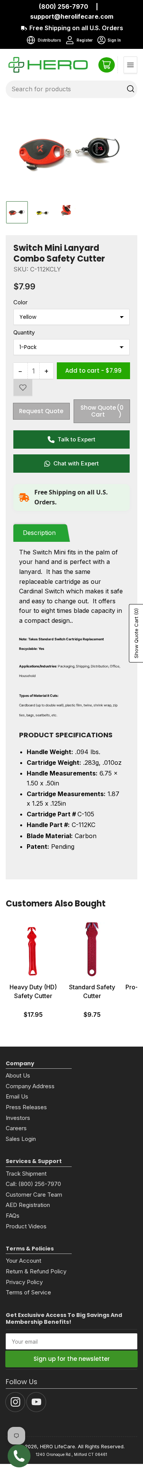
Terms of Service (28, 1292)
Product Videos (26, 1226)
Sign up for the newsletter (72, 1359)
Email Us (17, 1096)
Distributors (49, 40)
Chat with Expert (76, 463)
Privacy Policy (24, 1282)
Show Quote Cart (102, 411)
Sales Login (21, 1138)
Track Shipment (26, 1173)
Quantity (24, 332)
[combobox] (71, 89)
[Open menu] (130, 65)
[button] (22, 387)
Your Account (23, 1260)
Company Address (30, 1086)
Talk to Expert (76, 439)
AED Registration (28, 1204)
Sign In (108, 41)
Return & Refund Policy (36, 1271)
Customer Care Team (34, 1194)
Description (39, 532)
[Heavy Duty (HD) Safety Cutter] (33, 949)
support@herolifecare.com (71, 16)
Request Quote (41, 411)
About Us (18, 1075)
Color (20, 302)
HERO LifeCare (57, 1446)
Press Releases (26, 1107)
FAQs (12, 1215)
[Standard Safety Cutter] (92, 949)
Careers (16, 1128)
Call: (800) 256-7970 (33, 1183)
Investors (18, 1117)
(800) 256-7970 (63, 6)
